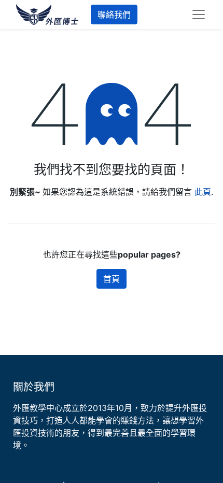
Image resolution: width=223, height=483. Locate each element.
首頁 (111, 279)
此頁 (202, 192)
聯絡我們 (114, 14)
